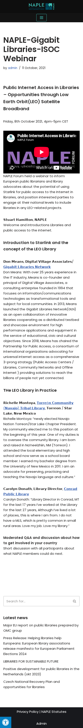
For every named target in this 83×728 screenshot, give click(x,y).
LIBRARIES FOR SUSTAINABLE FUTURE (30, 661)
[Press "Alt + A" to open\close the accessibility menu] (5, 722)
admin (12, 68)
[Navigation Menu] (41, 17)
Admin (41, 723)
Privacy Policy (28, 711)
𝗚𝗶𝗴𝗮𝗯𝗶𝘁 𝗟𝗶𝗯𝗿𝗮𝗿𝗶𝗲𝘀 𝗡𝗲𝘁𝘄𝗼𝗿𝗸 (27, 266)
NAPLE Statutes (53, 711)
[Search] (75, 601)
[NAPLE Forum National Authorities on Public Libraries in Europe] (41, 6)
